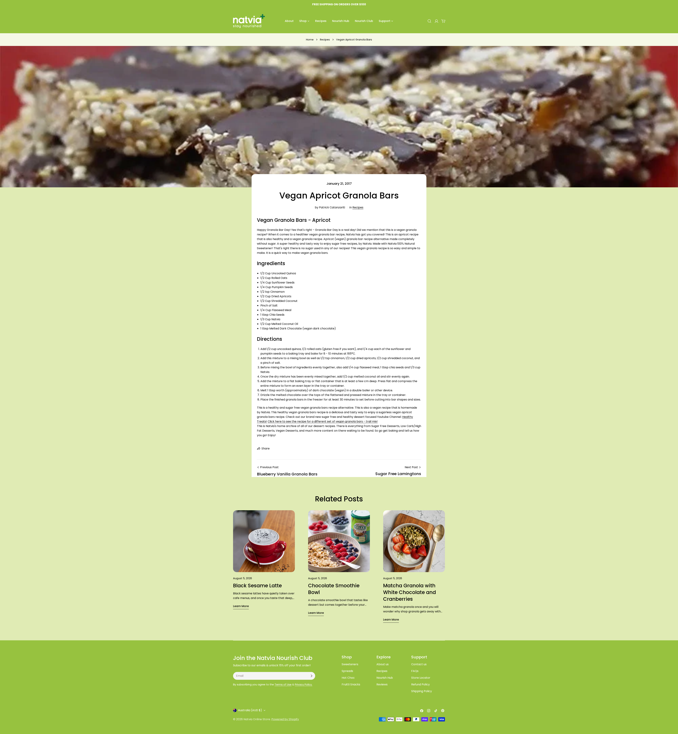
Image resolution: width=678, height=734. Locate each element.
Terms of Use (283, 684)
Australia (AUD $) (250, 710)
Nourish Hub (384, 678)
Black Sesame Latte (257, 585)
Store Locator (420, 678)
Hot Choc (348, 678)
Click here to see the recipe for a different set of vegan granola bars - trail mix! (323, 421)
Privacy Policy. (303, 684)
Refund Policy (420, 684)
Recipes (325, 39)
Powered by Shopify (285, 719)
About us (382, 664)
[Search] (429, 21)
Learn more (241, 606)
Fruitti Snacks (351, 684)
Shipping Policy (421, 691)
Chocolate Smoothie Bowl (333, 589)
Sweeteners (350, 664)
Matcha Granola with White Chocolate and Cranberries (409, 592)
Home (310, 39)
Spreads (347, 671)
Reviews (382, 684)
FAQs (414, 671)
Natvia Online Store (256, 719)
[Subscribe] (311, 675)
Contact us (419, 664)
